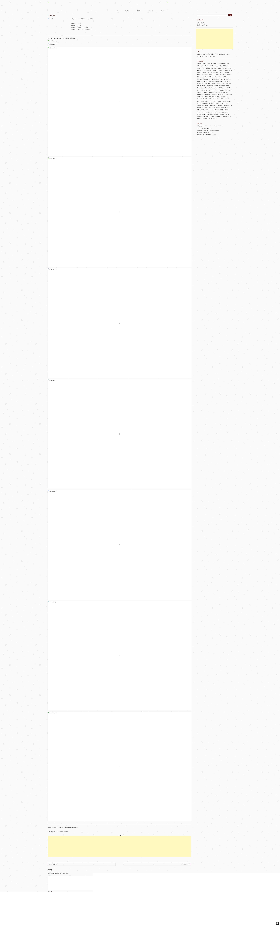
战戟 (214, 81)
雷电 (205, 112)
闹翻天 (199, 116)
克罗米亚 (199, 70)
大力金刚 (212, 109)
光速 (224, 81)
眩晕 (225, 105)
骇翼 (198, 74)
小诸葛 (212, 116)
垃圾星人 (225, 101)
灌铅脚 (229, 74)
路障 (214, 98)
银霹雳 (199, 81)
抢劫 (206, 98)
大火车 (229, 87)
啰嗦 (203, 85)
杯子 (207, 63)
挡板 (230, 68)
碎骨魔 (225, 65)
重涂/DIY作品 (211, 56)
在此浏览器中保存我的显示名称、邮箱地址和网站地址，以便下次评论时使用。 (65, 909)
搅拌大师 (227, 98)
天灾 (217, 79)
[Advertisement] (119, 846)
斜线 (198, 118)
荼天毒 (217, 65)
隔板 (207, 105)
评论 (49, 875)
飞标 (207, 109)
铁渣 (198, 109)
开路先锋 (199, 94)
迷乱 (209, 112)
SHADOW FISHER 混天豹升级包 (210, 130)
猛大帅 (225, 116)
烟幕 (220, 65)
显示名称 (50, 891)
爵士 (215, 92)
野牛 (198, 101)
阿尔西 (227, 72)
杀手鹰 (199, 107)
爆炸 (211, 68)
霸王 (198, 65)
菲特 (226, 68)
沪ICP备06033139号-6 (140, 923)
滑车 (218, 96)
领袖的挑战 (200, 56)
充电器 (212, 65)
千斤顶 (207, 116)
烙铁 (198, 90)
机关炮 (208, 79)
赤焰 (214, 72)
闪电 (214, 74)
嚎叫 (210, 63)
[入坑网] (56, 4)
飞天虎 (199, 92)
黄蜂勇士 (199, 79)
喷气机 (206, 90)
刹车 (229, 79)
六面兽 (222, 112)
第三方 (79, 23)
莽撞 (229, 101)
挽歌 (223, 85)
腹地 (198, 72)
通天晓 (220, 101)
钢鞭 (217, 74)
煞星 (206, 118)
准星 (227, 63)
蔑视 (229, 116)
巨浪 (202, 112)
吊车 (215, 68)
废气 (228, 81)
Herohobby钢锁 (207, 128)
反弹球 (203, 77)
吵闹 (230, 94)
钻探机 (216, 85)
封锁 (226, 90)
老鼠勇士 (204, 83)
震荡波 (199, 63)
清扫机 (210, 72)
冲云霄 (199, 114)
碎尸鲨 (211, 103)
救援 (213, 112)
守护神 (217, 116)
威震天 (218, 83)
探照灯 (211, 85)
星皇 (210, 107)
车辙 (214, 63)
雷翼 (213, 94)
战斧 (230, 90)
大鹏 (206, 107)
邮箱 (49, 897)
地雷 (213, 83)
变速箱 (214, 118)
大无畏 (211, 92)
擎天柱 (218, 90)
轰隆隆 (218, 107)
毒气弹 (203, 118)
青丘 (221, 74)
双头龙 (222, 109)
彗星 (222, 90)
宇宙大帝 (228, 83)
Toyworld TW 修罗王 (208, 132)
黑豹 (198, 77)
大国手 (225, 77)
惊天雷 (223, 96)
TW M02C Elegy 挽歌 (210, 134)
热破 (210, 74)
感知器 (203, 74)
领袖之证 (222, 54)
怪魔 (206, 101)
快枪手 (221, 105)
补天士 (222, 72)
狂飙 (219, 68)
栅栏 (204, 79)
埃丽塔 (210, 70)
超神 (214, 90)
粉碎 (227, 114)
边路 (209, 87)
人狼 (218, 63)
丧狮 (223, 114)
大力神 (79, 25)
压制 (210, 90)
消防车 (223, 92)
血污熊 (222, 98)
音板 (227, 92)
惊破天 (203, 109)
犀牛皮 (209, 94)
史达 (220, 114)
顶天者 (226, 103)
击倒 (206, 81)
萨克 (203, 81)
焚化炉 (215, 101)
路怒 (224, 74)
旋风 (217, 94)
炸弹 (217, 98)
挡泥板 (204, 105)
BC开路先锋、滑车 (186, 864)
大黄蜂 (217, 112)
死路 (213, 87)
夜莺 (215, 103)
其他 (227, 54)
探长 (203, 107)
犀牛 (218, 103)
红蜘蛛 (223, 83)
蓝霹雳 (216, 114)
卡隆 (222, 68)
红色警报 (205, 70)
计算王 (199, 68)
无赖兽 (203, 96)
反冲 (198, 96)
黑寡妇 (203, 103)
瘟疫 (202, 72)
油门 (225, 79)
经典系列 (211, 54)
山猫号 (209, 83)
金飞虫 (208, 114)
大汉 (203, 92)
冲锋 (217, 72)
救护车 (211, 77)
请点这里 (66, 831)
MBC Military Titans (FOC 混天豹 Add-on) (212, 126)
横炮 (202, 87)
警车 (206, 77)
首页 (117, 10)
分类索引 (127, 10)
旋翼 (217, 105)
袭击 (226, 94)
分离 (203, 116)
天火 (207, 85)
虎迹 (198, 103)
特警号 (203, 65)
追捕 (221, 81)
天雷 (224, 87)
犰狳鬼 (219, 70)
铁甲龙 (230, 105)
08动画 (206, 56)
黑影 (198, 98)
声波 (210, 101)
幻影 (220, 85)
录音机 (221, 87)
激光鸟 (199, 105)
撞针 (218, 92)
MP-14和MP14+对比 (53, 864)
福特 (210, 98)
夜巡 (229, 65)
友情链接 (162, 10)
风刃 (206, 96)
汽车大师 (221, 94)
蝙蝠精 (214, 96)
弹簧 (230, 70)
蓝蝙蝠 (207, 65)
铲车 (210, 118)
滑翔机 (221, 79)
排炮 (216, 87)
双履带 (213, 79)
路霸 (222, 103)
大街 (206, 74)
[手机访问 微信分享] (277, 923)
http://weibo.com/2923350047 (85, 29)
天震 (214, 70)
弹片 (206, 103)
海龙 (227, 85)
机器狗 (205, 94)
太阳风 (203, 101)
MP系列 (217, 54)
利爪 (210, 96)
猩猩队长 (222, 63)
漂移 (211, 114)
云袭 (214, 107)
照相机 (217, 109)
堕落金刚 (223, 107)
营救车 (203, 98)
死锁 (198, 87)
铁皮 (227, 96)
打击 (215, 77)
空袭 (203, 63)
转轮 (205, 72)
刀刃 (222, 70)
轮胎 (202, 90)
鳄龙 (210, 81)
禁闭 (206, 92)
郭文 (220, 116)
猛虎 (198, 112)
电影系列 (199, 54)
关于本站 (150, 10)
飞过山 (228, 107)
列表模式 (139, 10)
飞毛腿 (199, 83)
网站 (49, 902)
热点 (203, 68)
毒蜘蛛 (227, 109)
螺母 (205, 87)
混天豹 (220, 77)
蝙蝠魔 (208, 68)
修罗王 (227, 112)
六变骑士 (212, 105)
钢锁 (203, 114)
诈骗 (217, 81)
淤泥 (226, 70)
